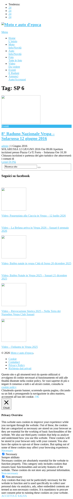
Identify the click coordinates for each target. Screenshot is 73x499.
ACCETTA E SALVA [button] (14, 495)
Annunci (17, 78)
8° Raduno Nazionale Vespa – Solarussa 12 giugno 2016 (28, 136)
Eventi (14, 71)
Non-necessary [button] (9, 473)
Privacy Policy (17, 365)
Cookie (13, 358)
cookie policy (8, 387)
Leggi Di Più (8, 161)
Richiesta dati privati (20, 368)
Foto (15, 59)
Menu (4, 32)
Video (14, 65)
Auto (15, 52)
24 (10, 7)
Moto (15, 46)
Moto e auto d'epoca (22, 352)
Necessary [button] (7, 450)
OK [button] (37, 396)
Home (13, 40)
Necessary (11, 454)
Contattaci (14, 362)
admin (4, 145)
